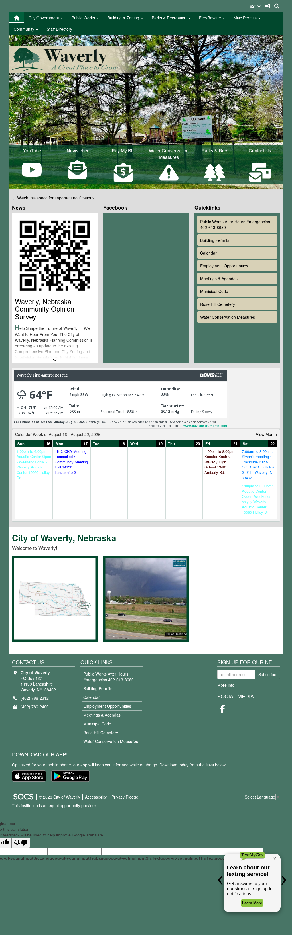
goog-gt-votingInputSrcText (133, 858)
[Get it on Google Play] (70, 776)
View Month (266, 434)
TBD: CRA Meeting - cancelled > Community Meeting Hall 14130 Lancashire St (71, 462)
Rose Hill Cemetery (217, 304)
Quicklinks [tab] (208, 207)
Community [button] (24, 29)
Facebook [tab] (116, 207)
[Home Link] (16, 17)
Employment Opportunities (224, 266)
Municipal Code (214, 291)
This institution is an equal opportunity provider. (54, 805)
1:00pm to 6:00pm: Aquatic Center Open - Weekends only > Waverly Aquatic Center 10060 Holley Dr (34, 464)
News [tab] (20, 207)
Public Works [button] (84, 18)
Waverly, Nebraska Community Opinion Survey (44, 308)
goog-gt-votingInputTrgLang (78, 858)
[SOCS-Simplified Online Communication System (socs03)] (23, 797)
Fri (207, 443)
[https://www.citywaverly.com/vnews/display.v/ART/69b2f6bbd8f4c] (179, 593)
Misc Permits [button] (246, 18)
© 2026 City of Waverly (59, 797)
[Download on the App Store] (29, 776)
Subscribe (267, 674)
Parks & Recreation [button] (170, 18)
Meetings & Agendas (219, 278)
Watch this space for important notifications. (56, 197)
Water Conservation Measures (227, 317)
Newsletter (77, 150)
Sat (245, 443)
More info (225, 685)
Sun (21, 443)
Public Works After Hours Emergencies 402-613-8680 (235, 224)
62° (253, 6)
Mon (59, 443)
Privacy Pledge (124, 797)
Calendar (208, 253)
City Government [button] (44, 18)
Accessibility (96, 797)
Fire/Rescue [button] (210, 18)
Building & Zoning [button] (124, 18)
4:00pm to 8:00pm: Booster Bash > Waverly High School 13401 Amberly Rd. (220, 462)
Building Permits (214, 240)
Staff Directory (59, 29)
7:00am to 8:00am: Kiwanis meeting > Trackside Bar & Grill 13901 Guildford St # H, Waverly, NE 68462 (258, 464)
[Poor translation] (21, 843)
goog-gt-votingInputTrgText (187, 858)
